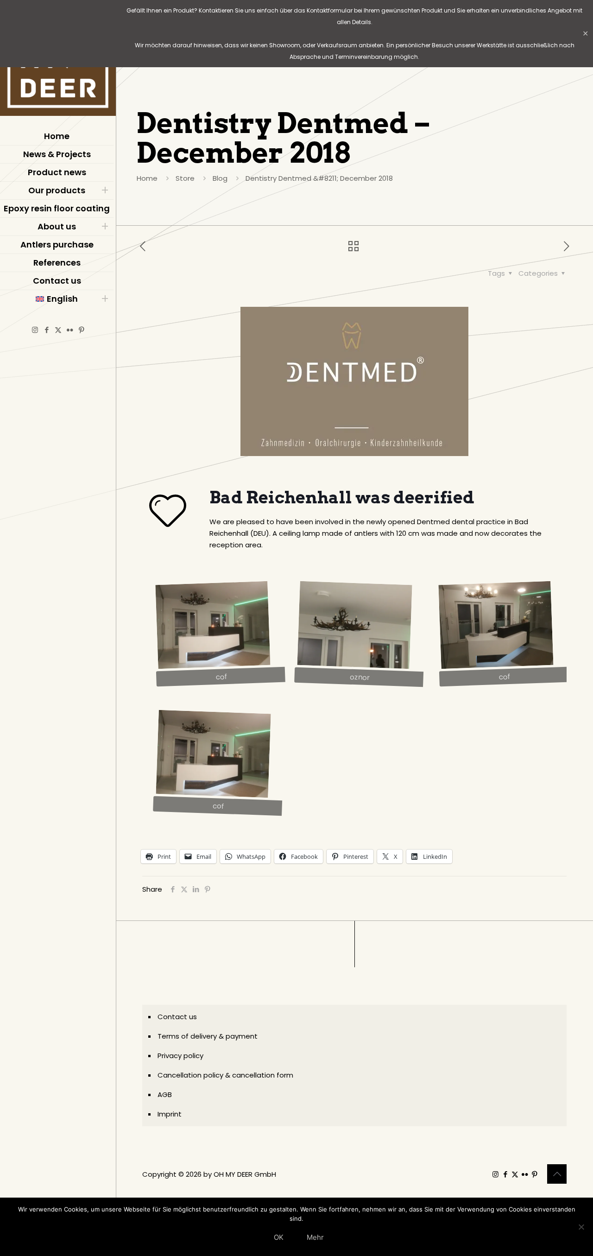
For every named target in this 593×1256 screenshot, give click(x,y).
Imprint (170, 1114)
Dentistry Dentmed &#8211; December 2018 (319, 178)
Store (185, 178)
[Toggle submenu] (105, 190)
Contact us (177, 1016)
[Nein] (581, 1226)
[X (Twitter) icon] (58, 330)
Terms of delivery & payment (208, 1036)
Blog (220, 178)
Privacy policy (180, 1055)
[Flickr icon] (69, 330)
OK (279, 1237)
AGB (165, 1094)
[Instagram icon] (35, 330)
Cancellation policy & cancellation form (225, 1075)
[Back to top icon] (557, 1174)
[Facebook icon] (46, 330)
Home (147, 178)
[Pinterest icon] (81, 330)
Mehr (315, 1237)
